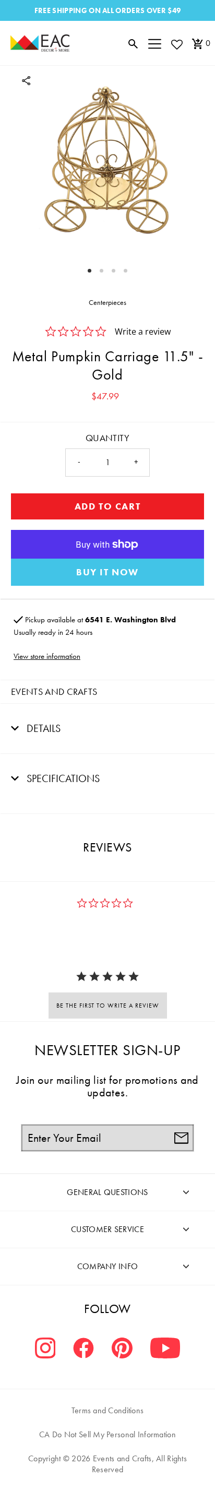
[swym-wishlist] (176, 44)
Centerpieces (107, 302)
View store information (47, 656)
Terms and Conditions (107, 1410)
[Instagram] (45, 1349)
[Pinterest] (122, 1349)
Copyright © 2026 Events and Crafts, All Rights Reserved (107, 1464)
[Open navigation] (154, 43)
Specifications (62, 778)
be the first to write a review (107, 1005)
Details (42, 728)
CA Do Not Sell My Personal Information (107, 1434)
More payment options (107, 572)
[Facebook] (83, 1349)
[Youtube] (165, 1349)
